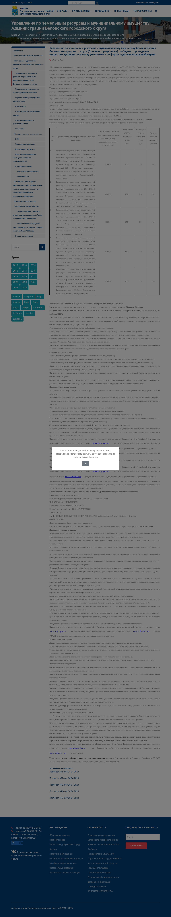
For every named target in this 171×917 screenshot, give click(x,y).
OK (85, 463)
